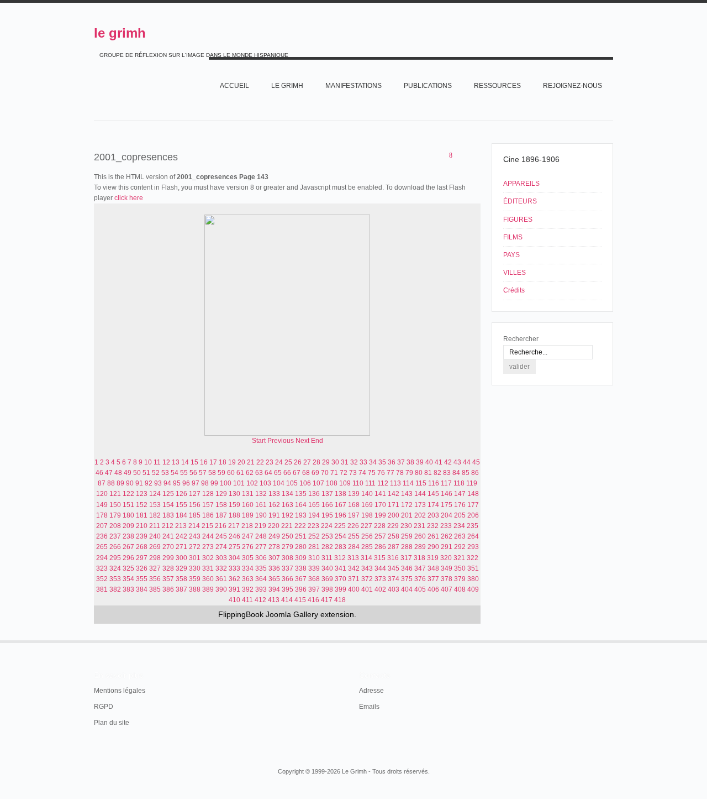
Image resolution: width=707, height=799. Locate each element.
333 (234, 568)
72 (343, 473)
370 (340, 579)
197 (354, 515)
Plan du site (111, 723)
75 (372, 473)
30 (335, 462)
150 (115, 505)
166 (327, 505)
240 (155, 536)
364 (261, 579)
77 (390, 473)
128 (208, 494)
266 (115, 547)
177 (473, 505)
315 (380, 558)
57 (203, 473)
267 (128, 547)
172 (407, 505)
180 (128, 515)
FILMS (513, 237)
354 (128, 579)
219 (260, 526)
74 (362, 473)
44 (467, 462)
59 (221, 473)
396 (301, 589)
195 (327, 515)
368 (314, 579)
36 (391, 462)
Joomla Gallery (292, 614)
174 (433, 505)
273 (208, 547)
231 (419, 526)
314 (366, 558)
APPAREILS (521, 183)
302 (208, 558)
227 (366, 526)
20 (241, 462)
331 (208, 568)
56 (193, 473)
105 (292, 483)
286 (380, 547)
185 (195, 515)
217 (234, 526)
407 (446, 589)
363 (248, 579)
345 (393, 568)
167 (340, 505)
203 (433, 515)
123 (141, 494)
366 (287, 579)
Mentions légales (119, 690)
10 (148, 462)
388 (195, 589)
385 (155, 589)
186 (208, 515)
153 (155, 505)
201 (407, 515)
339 (314, 568)
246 (234, 536)
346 (407, 568)
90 (130, 483)
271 (181, 547)
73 (353, 473)
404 (407, 589)
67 (296, 473)
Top (612, 640)
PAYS (511, 255)
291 (446, 547)
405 (420, 589)
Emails (369, 707)
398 (327, 589)
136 (314, 494)
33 (363, 462)
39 (420, 462)
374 (393, 579)
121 (115, 494)
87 (101, 483)
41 (438, 462)
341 (340, 568)
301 (195, 558)
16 (204, 462)
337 (287, 568)
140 (367, 494)
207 (102, 526)
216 (220, 526)
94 (167, 483)
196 (340, 515)
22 (260, 462)
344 (380, 568)
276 (248, 547)
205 (460, 515)
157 (208, 505)
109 (345, 483)
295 (115, 558)
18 (222, 462)
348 (433, 568)
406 (433, 589)
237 (115, 536)
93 (158, 483)
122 (128, 494)
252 (314, 536)
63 (259, 473)
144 (420, 494)
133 (274, 494)
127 (195, 494)
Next (302, 441)
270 (168, 547)
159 (234, 505)
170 (380, 505)
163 (287, 505)
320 (446, 558)
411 (247, 600)
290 (433, 547)
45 (476, 462)
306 (261, 558)
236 (102, 536)
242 (181, 536)
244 (208, 536)
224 (327, 526)
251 (301, 536)
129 (221, 494)
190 (261, 515)
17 (213, 462)
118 (459, 483)
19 (232, 462)
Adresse (371, 690)
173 (420, 505)
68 (306, 473)
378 (446, 579)
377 (433, 579)
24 (279, 462)
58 (212, 473)
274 (221, 547)
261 (433, 536)
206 (473, 515)
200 (393, 515)
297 (141, 558)
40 (429, 462)
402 (380, 589)
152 (141, 505)
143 (407, 494)
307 (274, 558)
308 (287, 558)
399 (340, 589)
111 (370, 483)
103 (265, 483)
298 (155, 558)
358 (181, 579)
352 (102, 579)
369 (327, 579)
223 (313, 526)
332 (221, 568)
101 (239, 483)
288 (407, 547)
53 (165, 473)
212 (167, 526)
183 (168, 515)
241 (168, 536)
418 (340, 600)
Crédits (514, 290)
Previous (280, 441)
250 (287, 536)
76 (381, 473)
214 (194, 526)
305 (248, 558)
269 (155, 547)
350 (460, 568)
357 (168, 579)
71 (334, 473)
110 (357, 483)
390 (221, 589)
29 (326, 462)
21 (251, 462)
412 (260, 600)
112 (382, 483)
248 (261, 536)
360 (208, 579)
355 (141, 579)
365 (274, 579)
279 (287, 547)
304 (234, 558)
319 (433, 558)
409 (473, 589)
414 (287, 600)
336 (274, 568)
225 (340, 526)
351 (473, 568)
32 (354, 462)
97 (195, 483)
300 (181, 558)
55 (184, 473)
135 (301, 494)
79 (409, 473)
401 (367, 589)
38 (410, 462)
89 (120, 483)
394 (274, 589)
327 (155, 568)
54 (174, 473)
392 (248, 589)
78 (400, 473)
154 (168, 505)
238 (128, 536)
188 (234, 515)
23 (269, 462)
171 (393, 505)
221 (287, 526)
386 (168, 589)
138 (340, 494)
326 (141, 568)
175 (446, 505)
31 (345, 462)
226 (353, 526)
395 (287, 589)
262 (446, 536)
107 (318, 483)
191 (274, 515)
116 (433, 483)
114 (408, 483)
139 (354, 494)
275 (234, 547)
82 (437, 473)
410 (234, 600)
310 (314, 558)
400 (354, 589)
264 (473, 536)
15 (194, 462)
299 (168, 558)
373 (380, 579)
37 (401, 462)
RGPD (103, 707)
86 (475, 473)
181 (141, 515)
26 (298, 462)
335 (261, 568)
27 (307, 462)
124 (155, 494)
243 (195, 536)
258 (393, 536)
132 (261, 494)
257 (380, 536)
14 (185, 462)
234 (459, 526)
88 (111, 483)
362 (234, 579)
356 (155, 579)
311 (327, 558)
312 (340, 558)
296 (128, 558)
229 (393, 526)
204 (446, 515)
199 (380, 515)
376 (420, 579)
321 (459, 558)
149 (102, 505)
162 (274, 505)
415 (300, 600)
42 (448, 462)
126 (181, 494)
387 (181, 589)
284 (354, 547)
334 (248, 568)
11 (157, 462)
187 (221, 515)
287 (393, 547)
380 (473, 579)
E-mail (475, 156)
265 (102, 547)
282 (327, 547)
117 (446, 483)
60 (231, 473)
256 (367, 536)
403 (393, 589)
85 (465, 473)
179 (115, 515)
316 (393, 558)
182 (155, 515)
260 (420, 536)
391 (234, 589)
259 (407, 536)
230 (406, 526)
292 (460, 547)
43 (457, 462)
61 (240, 473)
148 (473, 494)
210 (141, 526)
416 (313, 600)
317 (406, 558)
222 (300, 526)
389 (208, 589)
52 (156, 473)
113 (395, 483)
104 (278, 483)
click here (128, 198)
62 (250, 473)
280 (301, 547)
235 (472, 526)
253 (327, 536)
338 (301, 568)
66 (287, 473)
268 (141, 547)
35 (382, 462)
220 (273, 526)
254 (340, 536)
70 (325, 473)
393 (261, 589)
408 (460, 589)
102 (252, 483)
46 (99, 473)
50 (137, 473)
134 (287, 494)
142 (393, 494)
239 (141, 536)
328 (168, 568)
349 (446, 568)
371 (354, 579)
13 (176, 462)
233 (446, 526)
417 (327, 600)
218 (247, 526)
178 (102, 515)
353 (115, 579)
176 (460, 505)
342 (354, 568)
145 (433, 494)
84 (456, 473)
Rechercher (521, 339)
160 (248, 505)
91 (139, 483)
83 (447, 473)
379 (460, 579)
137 (327, 494)
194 (314, 515)
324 (115, 568)
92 (148, 483)
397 (314, 589)
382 (115, 589)
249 (274, 536)
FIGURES (517, 219)
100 (225, 483)
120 (102, 494)
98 (205, 483)
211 (154, 526)
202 (420, 515)
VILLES (514, 272)
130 (234, 494)
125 (168, 494)
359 (195, 579)
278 (274, 547)
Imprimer (462, 156)
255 (354, 536)
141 (380, 494)
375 (407, 579)
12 (166, 462)
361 (221, 579)
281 (314, 547)
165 (314, 505)
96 (186, 483)
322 (472, 558)
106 (305, 483)
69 (315, 473)
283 (340, 547)
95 (177, 483)
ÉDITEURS (520, 201)
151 (128, 505)
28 (316, 462)
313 (353, 558)
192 (287, 515)
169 (367, 505)
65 (278, 473)
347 (420, 568)
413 (273, 600)
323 (102, 568)
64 (268, 473)
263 (460, 536)
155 (181, 505)
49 (127, 473)
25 (288, 462)
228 (380, 526)
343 (367, 568)
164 (301, 505)
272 (195, 547)
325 (128, 568)
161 (261, 505)
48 (118, 473)
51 (146, 473)
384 (141, 589)
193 (301, 515)
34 (373, 462)
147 (460, 494)
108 (331, 483)
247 (248, 536)
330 (195, 568)
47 (109, 473)
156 (195, 505)
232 (433, 526)
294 (102, 558)
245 (221, 536)
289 (420, 547)
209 (128, 526)
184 (181, 515)
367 (301, 579)
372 (367, 579)
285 (367, 547)
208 (115, 526)
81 (428, 473)
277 (261, 547)
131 (248, 494)
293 (473, 547)
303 (221, 558)
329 (181, 568)
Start (259, 441)
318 (419, 558)
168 (354, 505)
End (317, 441)
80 (419, 473)
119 (471, 483)
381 (102, 589)
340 (327, 568)
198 (367, 515)
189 (248, 515)
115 (420, 483)
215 (207, 526)
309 (301, 558)
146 (446, 494)
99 (214, 483)
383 (128, 589)
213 (181, 526)
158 (221, 505)
